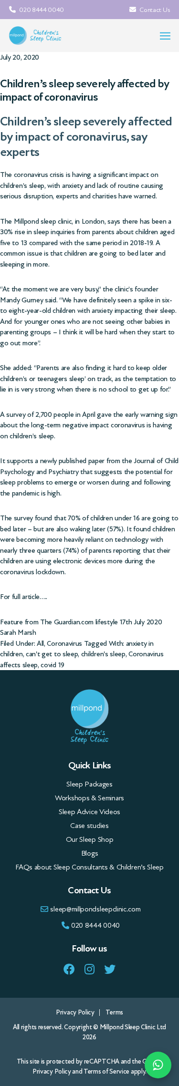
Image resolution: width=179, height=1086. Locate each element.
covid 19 (52, 665)
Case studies (89, 825)
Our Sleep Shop (90, 839)
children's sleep (103, 654)
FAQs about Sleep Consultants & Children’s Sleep (89, 867)
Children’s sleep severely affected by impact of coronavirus (84, 90)
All (40, 643)
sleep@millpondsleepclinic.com (95, 909)
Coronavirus (64, 643)
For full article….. (23, 596)
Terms (114, 1012)
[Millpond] (35, 35)
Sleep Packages (89, 784)
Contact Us (154, 10)
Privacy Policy (75, 1012)
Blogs (89, 853)
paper (96, 460)
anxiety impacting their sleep (133, 310)
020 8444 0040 (41, 10)
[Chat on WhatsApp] (158, 1065)
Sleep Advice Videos (89, 812)
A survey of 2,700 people (37, 414)
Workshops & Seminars (89, 798)
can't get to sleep (52, 654)
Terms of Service (106, 1071)
